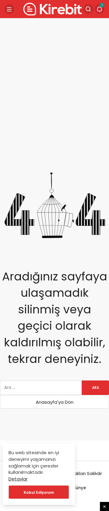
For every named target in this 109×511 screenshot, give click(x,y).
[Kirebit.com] (51, 8)
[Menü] (9, 9)
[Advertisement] (54, 77)
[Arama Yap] (88, 9)
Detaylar (18, 479)
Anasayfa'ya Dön (55, 402)
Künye (79, 488)
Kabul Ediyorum (39, 492)
